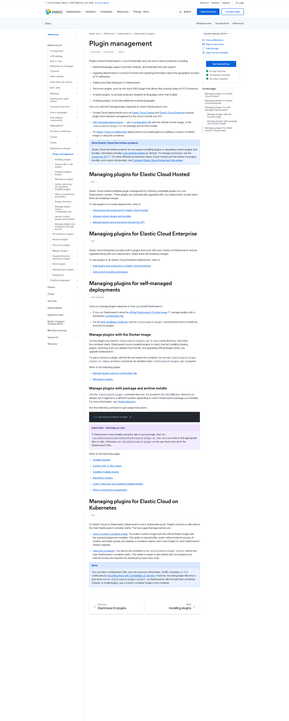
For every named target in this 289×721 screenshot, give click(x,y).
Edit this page (212, 48)
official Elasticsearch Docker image (148, 312)
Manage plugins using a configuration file (115, 373)
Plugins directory (126, 401)
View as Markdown (215, 39)
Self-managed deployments (108, 122)
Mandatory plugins (103, 379)
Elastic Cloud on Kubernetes (111, 131)
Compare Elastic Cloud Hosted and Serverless (158, 160)
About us (204, 3)
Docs (146, 11)
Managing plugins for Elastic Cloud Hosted (139, 173)
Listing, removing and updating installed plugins (118, 483)
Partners (215, 3)
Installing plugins (101, 459)
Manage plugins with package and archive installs (128, 388)
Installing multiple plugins (106, 471)
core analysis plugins (134, 153)
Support (226, 3)
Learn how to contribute (217, 52)
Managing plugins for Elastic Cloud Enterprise (143, 233)
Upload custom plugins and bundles (112, 216)
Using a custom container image (110, 533)
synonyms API (100, 156)
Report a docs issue (215, 44)
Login (241, 3)
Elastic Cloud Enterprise (172, 112)
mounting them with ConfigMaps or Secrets (131, 575)
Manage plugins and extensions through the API (119, 222)
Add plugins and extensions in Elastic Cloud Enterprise (122, 265)
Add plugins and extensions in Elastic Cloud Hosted (120, 210)
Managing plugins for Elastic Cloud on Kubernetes (133, 504)
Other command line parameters (110, 489)
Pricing (137, 11)
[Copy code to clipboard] (195, 417)
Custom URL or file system (107, 465)
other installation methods (114, 321)
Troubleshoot (222, 23)
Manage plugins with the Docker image (120, 334)
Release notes (204, 23)
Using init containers (104, 550)
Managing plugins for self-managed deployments (130, 286)
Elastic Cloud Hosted (143, 112)
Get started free (221, 63)
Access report (102, 3)
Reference (238, 23)
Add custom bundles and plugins (110, 271)
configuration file (142, 122)
